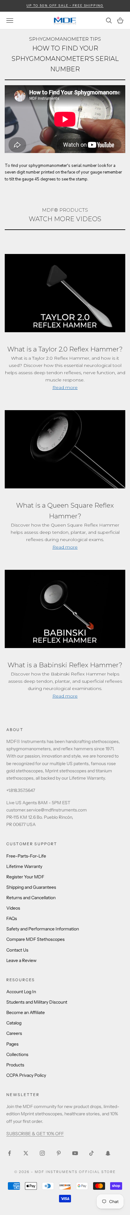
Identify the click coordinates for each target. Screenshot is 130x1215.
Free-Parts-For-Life (26, 856)
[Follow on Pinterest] (59, 1153)
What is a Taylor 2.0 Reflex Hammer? (65, 349)
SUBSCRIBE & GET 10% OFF (35, 1133)
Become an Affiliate (25, 1012)
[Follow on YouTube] (75, 1153)
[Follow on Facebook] (9, 1153)
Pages (12, 1044)
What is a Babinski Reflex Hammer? (65, 665)
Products (15, 1065)
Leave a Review (21, 960)
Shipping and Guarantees (31, 887)
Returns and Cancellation (31, 897)
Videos (13, 908)
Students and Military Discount (36, 1002)
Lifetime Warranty (24, 866)
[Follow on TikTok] (91, 1153)
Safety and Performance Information (42, 929)
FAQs (11, 918)
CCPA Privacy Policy (26, 1075)
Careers (14, 1033)
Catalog (13, 1023)
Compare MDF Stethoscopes (35, 939)
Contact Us (17, 950)
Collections (17, 1054)
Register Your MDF (25, 877)
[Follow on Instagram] (42, 1153)
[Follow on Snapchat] (108, 1153)
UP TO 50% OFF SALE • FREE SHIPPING (65, 5)
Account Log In (21, 991)
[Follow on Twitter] (26, 1153)
